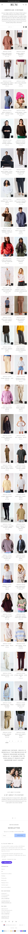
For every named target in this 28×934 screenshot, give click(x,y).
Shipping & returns (4, 882)
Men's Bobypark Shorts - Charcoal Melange (7, 83)
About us (3, 869)
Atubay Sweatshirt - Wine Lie (7, 616)
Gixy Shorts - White (20, 437)
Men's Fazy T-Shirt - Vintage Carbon (20, 467)
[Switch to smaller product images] (26, 27)
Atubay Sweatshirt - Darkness (7, 438)
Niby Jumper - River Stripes (21, 646)
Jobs (2, 871)
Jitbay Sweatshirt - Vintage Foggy (20, 587)
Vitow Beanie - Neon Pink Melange (21, 113)
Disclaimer (3, 876)
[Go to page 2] (21, 741)
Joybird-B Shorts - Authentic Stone (21, 379)
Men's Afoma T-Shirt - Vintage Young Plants (7, 467)
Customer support (4, 885)
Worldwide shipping (14, 1)
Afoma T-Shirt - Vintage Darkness (7, 142)
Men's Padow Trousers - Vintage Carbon (7, 526)
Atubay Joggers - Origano (7, 735)
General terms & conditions (6, 873)
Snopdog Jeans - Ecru (7, 675)
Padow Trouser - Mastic (20, 408)
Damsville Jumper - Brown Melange (21, 142)
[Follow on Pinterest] (9, 921)
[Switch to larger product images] (23, 27)
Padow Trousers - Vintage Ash (21, 172)
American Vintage (7, 51)
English (21, 925)
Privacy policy (4, 878)
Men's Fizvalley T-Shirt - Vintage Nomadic (21, 527)
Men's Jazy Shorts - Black (20, 735)
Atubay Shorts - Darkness (20, 54)
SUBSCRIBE (20, 835)
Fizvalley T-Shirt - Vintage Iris (21, 705)
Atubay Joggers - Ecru (7, 378)
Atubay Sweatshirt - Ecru (7, 497)
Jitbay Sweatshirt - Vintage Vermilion (7, 261)
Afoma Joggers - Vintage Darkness (21, 349)
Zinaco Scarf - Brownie (21, 261)
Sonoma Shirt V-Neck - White (7, 202)
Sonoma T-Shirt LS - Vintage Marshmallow (21, 290)
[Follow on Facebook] (2, 921)
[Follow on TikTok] (12, 921)
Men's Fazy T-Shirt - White (20, 497)
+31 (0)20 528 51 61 (5, 901)
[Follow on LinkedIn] (16, 921)
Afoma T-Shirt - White (7, 645)
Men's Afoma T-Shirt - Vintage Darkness (7, 172)
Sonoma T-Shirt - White (7, 587)
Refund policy (3, 880)
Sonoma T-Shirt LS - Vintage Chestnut (7, 231)
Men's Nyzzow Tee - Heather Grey (7, 290)
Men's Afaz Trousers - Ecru (21, 83)
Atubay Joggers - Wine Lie (21, 676)
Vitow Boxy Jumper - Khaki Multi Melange (21, 616)
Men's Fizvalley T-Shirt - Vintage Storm (7, 113)
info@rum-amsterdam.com (6, 902)
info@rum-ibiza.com (5, 917)
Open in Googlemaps (5, 898)
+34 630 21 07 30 (5, 916)
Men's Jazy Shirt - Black (21, 557)
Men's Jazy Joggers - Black (7, 349)
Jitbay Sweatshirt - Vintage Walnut (7, 54)
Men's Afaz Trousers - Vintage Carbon (21, 202)
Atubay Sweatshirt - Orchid (7, 408)
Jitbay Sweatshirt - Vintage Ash (7, 557)
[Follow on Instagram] (5, 921)
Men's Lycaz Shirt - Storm (20, 231)
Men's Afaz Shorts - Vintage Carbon (7, 320)
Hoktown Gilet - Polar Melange (7, 705)
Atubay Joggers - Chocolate (21, 320)
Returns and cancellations (6, 887)
